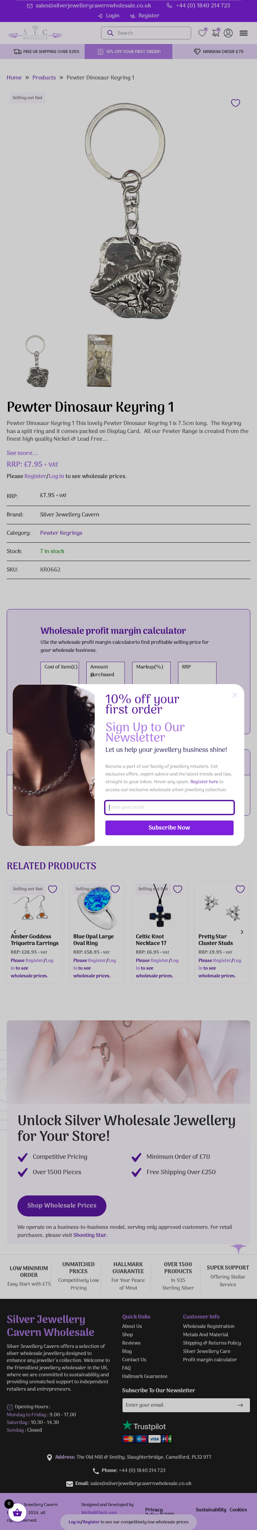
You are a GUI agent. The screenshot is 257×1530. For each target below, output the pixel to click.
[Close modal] (235, 695)
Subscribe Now (169, 828)
